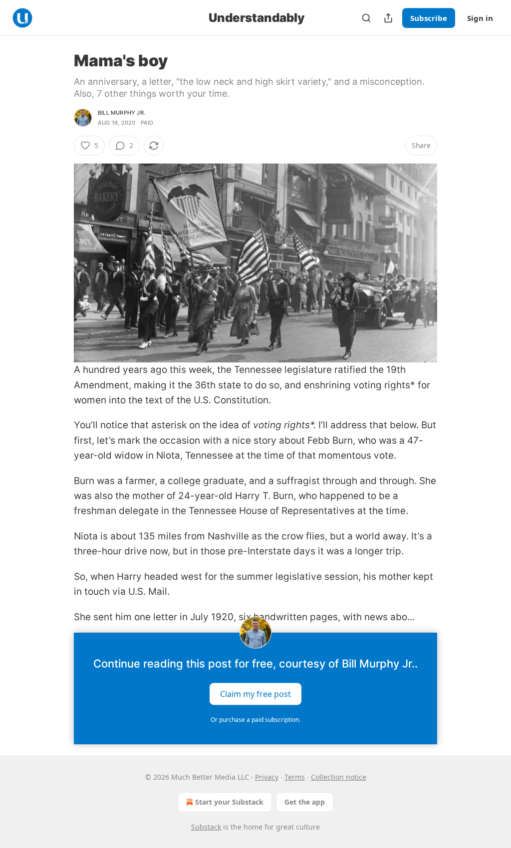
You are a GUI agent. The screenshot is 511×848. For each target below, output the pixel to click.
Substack (206, 827)
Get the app (304, 802)
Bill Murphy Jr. (121, 112)
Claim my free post (255, 693)
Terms (294, 777)
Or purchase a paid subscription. (255, 719)
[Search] (366, 18)
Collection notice (338, 777)
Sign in (480, 18)
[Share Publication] (388, 18)
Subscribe (428, 18)
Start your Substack (229, 802)
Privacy (266, 777)
